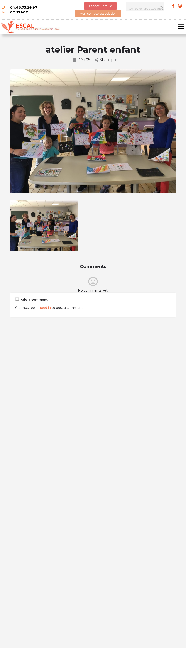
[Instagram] (180, 5)
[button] (181, 27)
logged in (43, 308)
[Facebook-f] (173, 5)
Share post (109, 60)
